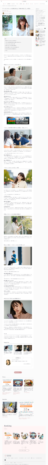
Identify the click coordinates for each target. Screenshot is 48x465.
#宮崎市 (26, 392)
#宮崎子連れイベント (7, 393)
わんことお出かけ (40, 11)
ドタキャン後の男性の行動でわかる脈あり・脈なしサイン (13, 42)
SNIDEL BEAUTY (37, 10)
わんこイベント (44, 11)
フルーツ (37, 19)
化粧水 (38, 20)
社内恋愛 (40, 23)
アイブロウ (40, 12)
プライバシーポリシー (20, 462)
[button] (25, 447)
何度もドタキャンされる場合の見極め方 (10, 45)
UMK (39, 10)
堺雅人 (43, 20)
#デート (5, 11)
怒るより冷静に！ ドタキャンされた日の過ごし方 (12, 47)
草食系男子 (39, 25)
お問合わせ (15, 462)
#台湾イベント (16, 392)
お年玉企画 (41, 10)
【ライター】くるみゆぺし (15, 359)
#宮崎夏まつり (4, 393)
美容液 (44, 23)
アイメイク (43, 12)
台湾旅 (40, 20)
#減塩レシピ (28, 392)
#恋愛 (7, 11)
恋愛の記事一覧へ (17, 372)
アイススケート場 (37, 12)
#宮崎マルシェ (9, 392)
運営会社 (11, 462)
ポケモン (43, 19)
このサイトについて (7, 462)
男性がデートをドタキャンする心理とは (10, 40)
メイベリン (37, 20)
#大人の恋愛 (10, 11)
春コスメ (40, 22)
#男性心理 (3, 11)
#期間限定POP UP (18, 393)
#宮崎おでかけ (7, 392)
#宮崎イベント (4, 392)
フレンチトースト (40, 19)
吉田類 (42, 20)
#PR (13, 392)
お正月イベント (37, 11)
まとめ (6, 50)
